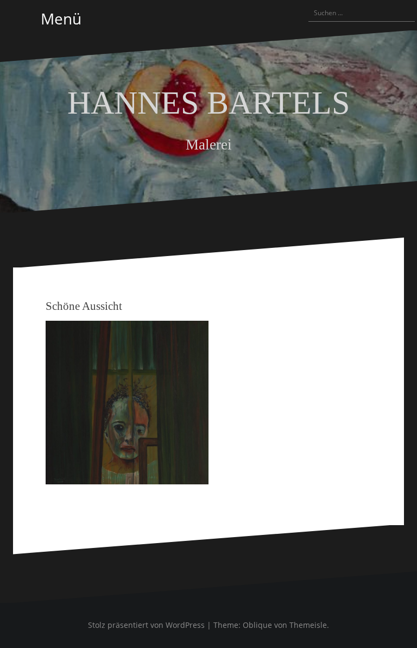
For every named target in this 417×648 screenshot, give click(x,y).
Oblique (257, 625)
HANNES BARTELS (208, 103)
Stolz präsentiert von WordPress (146, 625)
